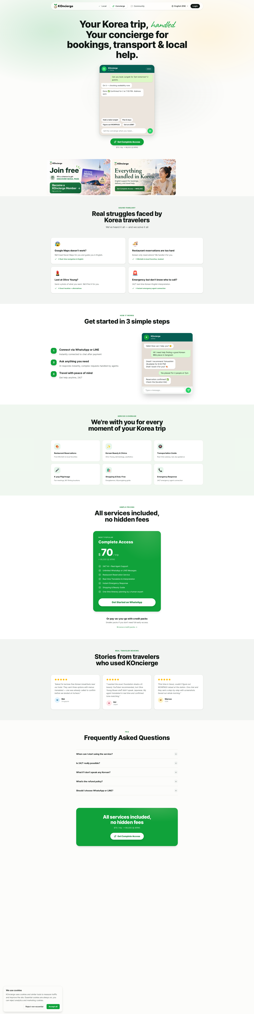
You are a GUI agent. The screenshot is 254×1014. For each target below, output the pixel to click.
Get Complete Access (128, 142)
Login (195, 6)
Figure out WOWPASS (111, 125)
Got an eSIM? (129, 125)
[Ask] (150, 131)
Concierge (120, 6)
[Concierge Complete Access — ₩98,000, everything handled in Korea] (144, 177)
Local (104, 6)
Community (139, 6)
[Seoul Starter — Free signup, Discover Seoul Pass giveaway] (78, 177)
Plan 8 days (126, 120)
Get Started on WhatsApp (127, 602)
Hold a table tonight (110, 120)
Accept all (53, 1006)
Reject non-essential (34, 1006)
